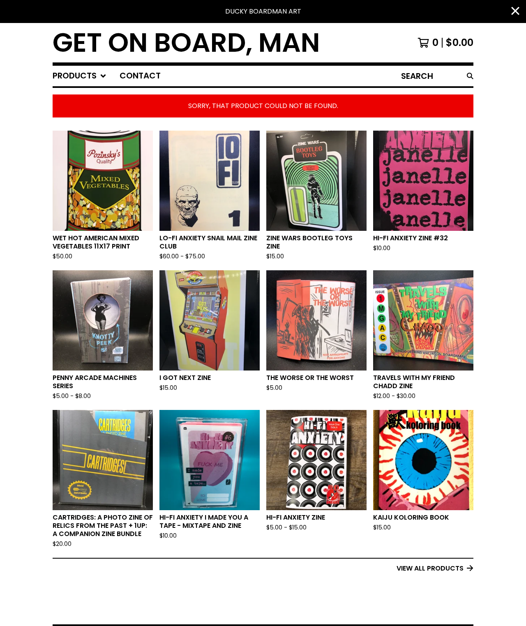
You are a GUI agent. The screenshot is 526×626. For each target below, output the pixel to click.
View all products (430, 568)
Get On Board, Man (186, 43)
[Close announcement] (515, 11)
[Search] (470, 76)
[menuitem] (79, 76)
